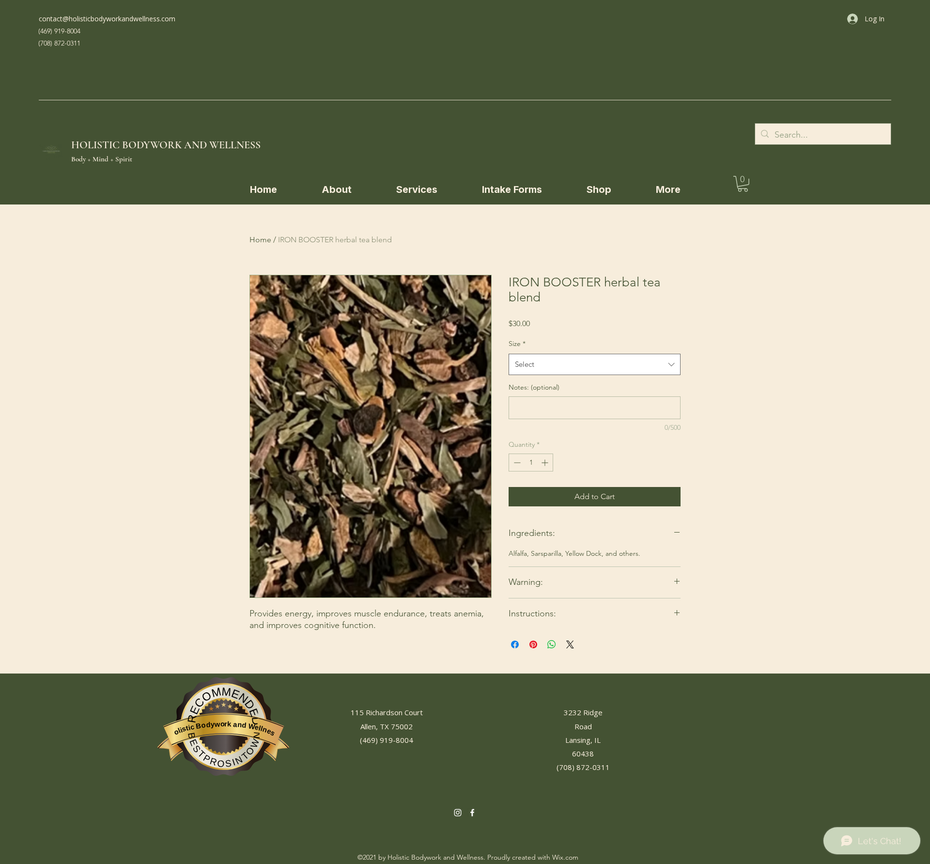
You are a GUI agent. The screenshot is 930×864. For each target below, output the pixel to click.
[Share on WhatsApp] (552, 644)
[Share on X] (570, 644)
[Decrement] (516, 462)
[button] (512, 189)
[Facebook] (472, 812)
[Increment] (546, 462)
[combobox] (595, 364)
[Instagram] (458, 812)
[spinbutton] (531, 462)
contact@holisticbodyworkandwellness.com (107, 18)
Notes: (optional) (534, 387)
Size (517, 343)
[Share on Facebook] (515, 644)
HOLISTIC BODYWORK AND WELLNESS (166, 145)
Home (260, 239)
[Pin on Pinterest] (533, 644)
